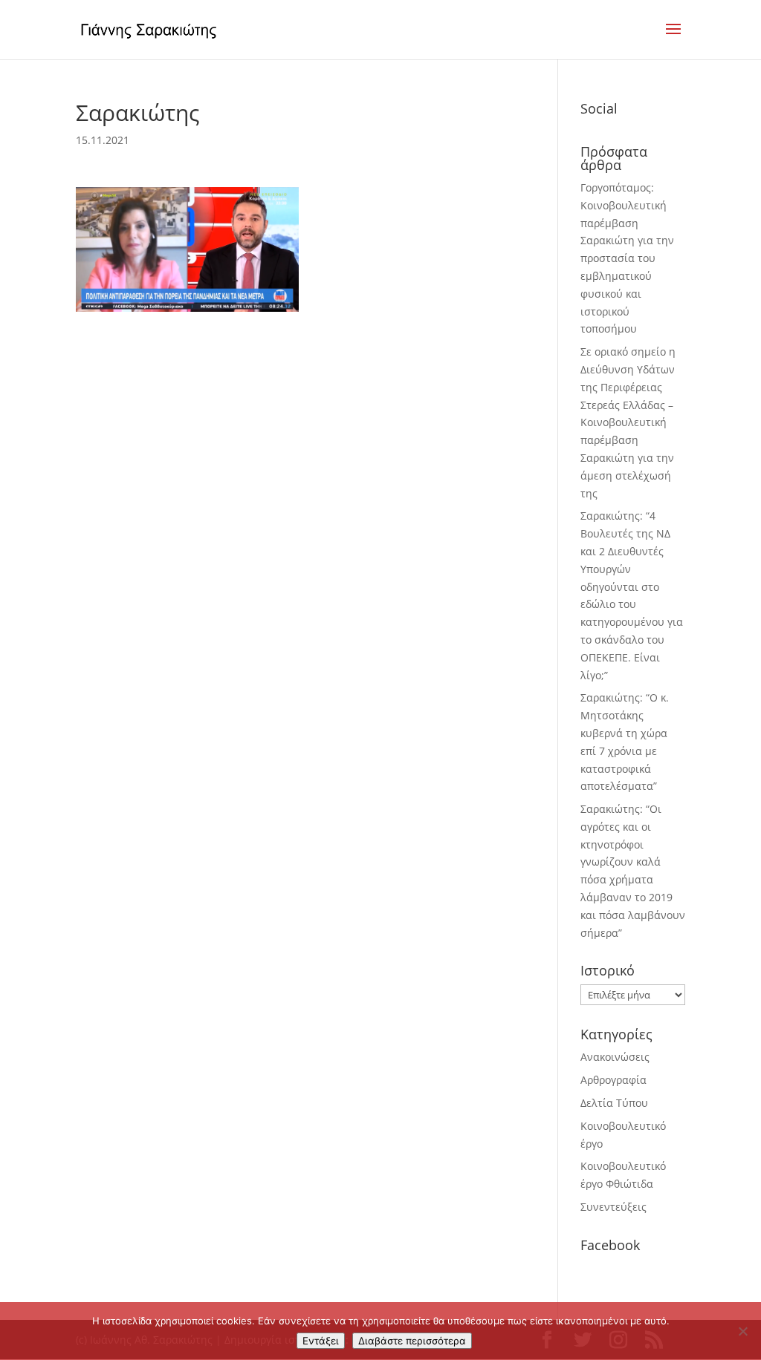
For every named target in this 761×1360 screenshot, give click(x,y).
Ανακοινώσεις (615, 1057)
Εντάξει (320, 1341)
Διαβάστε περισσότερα (412, 1341)
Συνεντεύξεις (613, 1207)
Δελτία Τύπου (614, 1103)
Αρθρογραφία (613, 1080)
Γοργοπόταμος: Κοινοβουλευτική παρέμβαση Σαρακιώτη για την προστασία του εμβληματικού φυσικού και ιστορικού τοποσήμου (627, 258)
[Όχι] (742, 1331)
